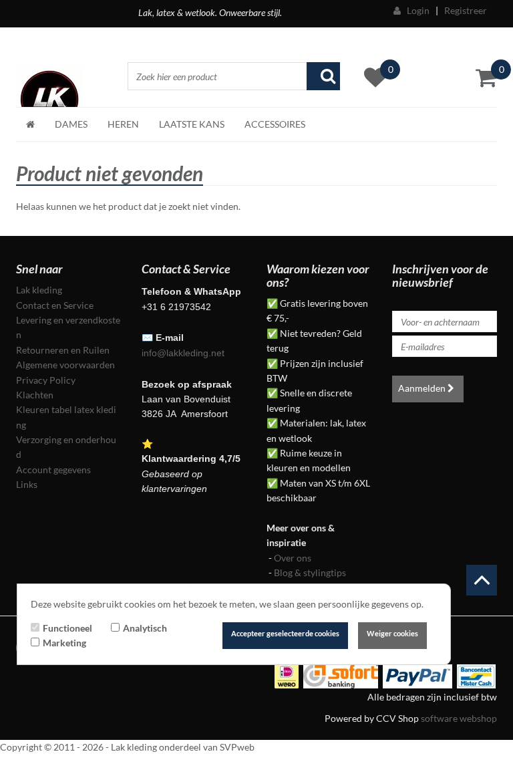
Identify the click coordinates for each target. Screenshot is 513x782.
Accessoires (274, 124)
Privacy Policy (45, 380)
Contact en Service (55, 305)
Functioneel (67, 628)
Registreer (465, 10)
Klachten (34, 394)
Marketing (64, 642)
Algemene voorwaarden (65, 364)
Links (26, 484)
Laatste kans (191, 124)
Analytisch (145, 628)
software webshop (459, 718)
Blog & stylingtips (310, 572)
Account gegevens (53, 469)
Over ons (292, 557)
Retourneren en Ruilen (63, 350)
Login (415, 10)
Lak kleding (39, 289)
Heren (123, 124)
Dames (71, 124)
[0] (486, 77)
